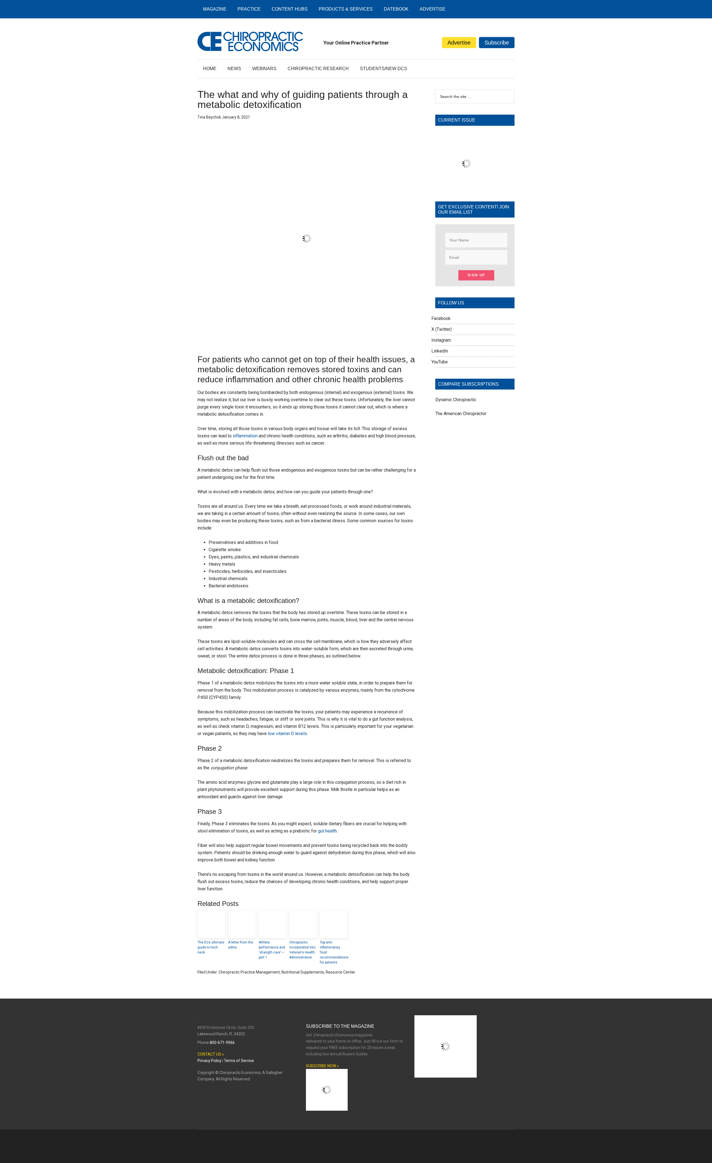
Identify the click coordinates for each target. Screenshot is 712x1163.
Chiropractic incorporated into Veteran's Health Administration (302, 949)
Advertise (459, 43)
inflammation (245, 435)
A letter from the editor (240, 944)
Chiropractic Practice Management (249, 972)
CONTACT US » (210, 1054)
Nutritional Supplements (302, 972)
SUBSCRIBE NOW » (322, 1066)
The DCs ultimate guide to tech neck (210, 947)
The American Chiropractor (460, 413)
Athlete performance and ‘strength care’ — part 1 (272, 949)
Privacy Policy (209, 1060)
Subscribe (496, 43)
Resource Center (340, 972)
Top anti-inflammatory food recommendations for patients (334, 952)
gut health (327, 831)
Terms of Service (239, 1060)
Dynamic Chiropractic (455, 399)
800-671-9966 (222, 1042)
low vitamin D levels (287, 733)
